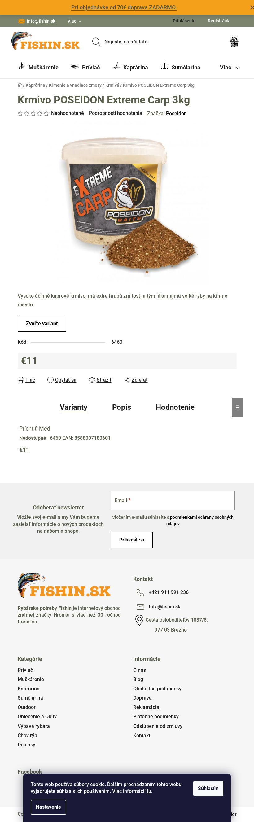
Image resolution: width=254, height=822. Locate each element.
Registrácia (219, 20)
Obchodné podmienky (157, 689)
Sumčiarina (30, 698)
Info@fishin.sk (164, 607)
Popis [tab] (121, 407)
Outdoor (27, 707)
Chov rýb (27, 735)
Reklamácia (146, 707)
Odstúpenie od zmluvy (157, 726)
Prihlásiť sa (131, 540)
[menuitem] (38, 67)
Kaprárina (29, 689)
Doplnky (26, 745)
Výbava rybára (34, 726)
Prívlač (25, 670)
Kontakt (141, 735)
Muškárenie (31, 679)
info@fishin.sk (41, 21)
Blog (138, 679)
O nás (139, 670)
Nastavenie (48, 807)
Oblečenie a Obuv (37, 716)
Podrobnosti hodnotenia (115, 113)
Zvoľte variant (42, 323)
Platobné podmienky (156, 716)
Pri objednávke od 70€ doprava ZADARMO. (124, 7)
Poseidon (176, 113)
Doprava (142, 698)
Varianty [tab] (73, 407)
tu (149, 791)
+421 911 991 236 (169, 592)
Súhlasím (208, 788)
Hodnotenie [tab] (175, 407)
